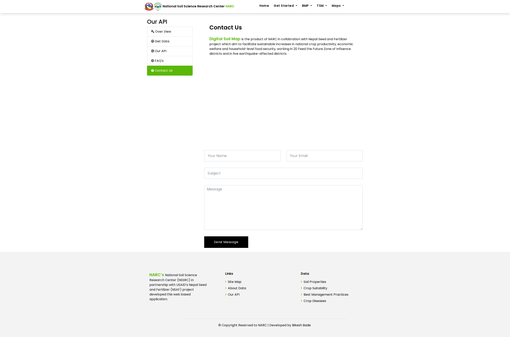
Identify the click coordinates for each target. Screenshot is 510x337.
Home (264, 6)
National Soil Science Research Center (198, 6)
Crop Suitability (315, 288)
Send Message (226, 242)
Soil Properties (315, 282)
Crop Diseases (315, 301)
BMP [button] (306, 6)
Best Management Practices (326, 294)
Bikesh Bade (301, 325)
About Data (237, 288)
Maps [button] (337, 6)
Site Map (234, 282)
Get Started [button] (284, 6)
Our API (233, 294)
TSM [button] (321, 6)
